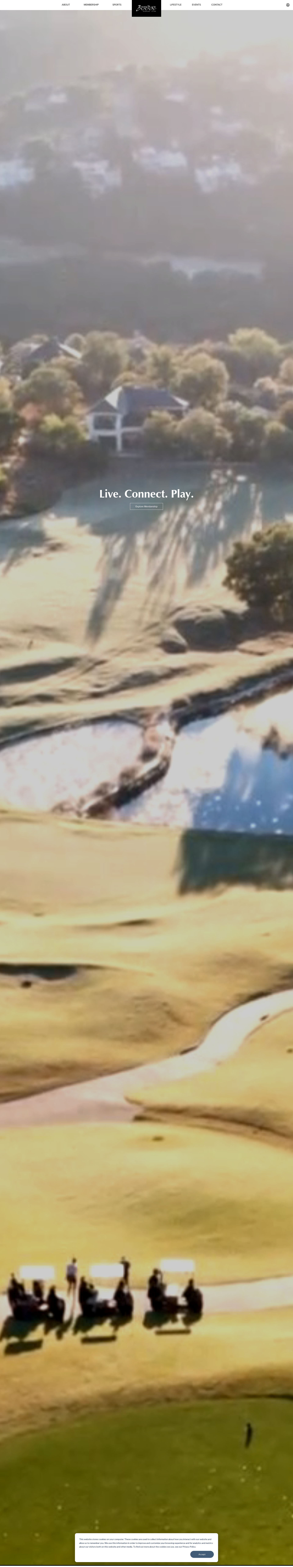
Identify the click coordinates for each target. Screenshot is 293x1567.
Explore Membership (146, 506)
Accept (202, 1554)
